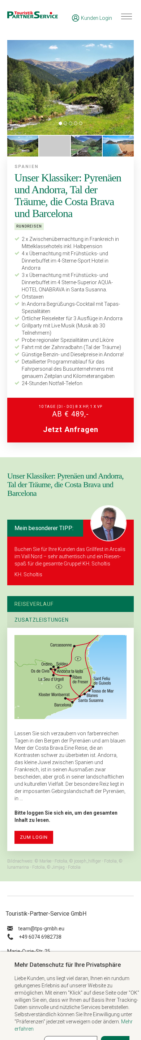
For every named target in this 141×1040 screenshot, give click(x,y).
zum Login (34, 837)
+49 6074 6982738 (40, 937)
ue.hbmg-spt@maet (41, 928)
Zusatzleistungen (41, 620)
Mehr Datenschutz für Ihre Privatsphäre (67, 964)
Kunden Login (96, 18)
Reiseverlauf (34, 604)
